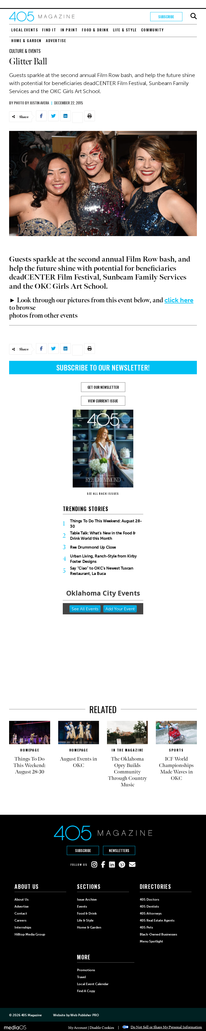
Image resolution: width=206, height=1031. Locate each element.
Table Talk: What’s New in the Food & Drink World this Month (102, 536)
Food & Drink (95, 29)
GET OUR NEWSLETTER (103, 387)
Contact (20, 913)
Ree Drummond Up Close (93, 547)
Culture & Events (25, 51)
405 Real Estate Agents (157, 920)
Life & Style (125, 29)
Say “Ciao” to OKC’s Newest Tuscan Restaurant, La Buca (101, 571)
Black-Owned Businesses (158, 934)
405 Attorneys (150, 913)
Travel (81, 977)
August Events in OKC (78, 762)
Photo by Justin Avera (31, 102)
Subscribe (166, 16)
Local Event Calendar (93, 984)
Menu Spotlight (151, 941)
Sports (176, 750)
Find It (49, 29)
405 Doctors (149, 899)
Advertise (56, 40)
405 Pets (146, 927)
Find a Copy (86, 991)
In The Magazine (127, 750)
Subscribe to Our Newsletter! (103, 367)
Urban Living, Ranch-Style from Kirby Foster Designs (103, 559)
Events (82, 906)
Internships (22, 927)
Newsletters (119, 850)
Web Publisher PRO (84, 1015)
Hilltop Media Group (29, 934)
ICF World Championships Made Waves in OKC (176, 768)
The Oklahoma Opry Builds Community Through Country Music (127, 772)
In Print (69, 29)
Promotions (86, 970)
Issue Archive (87, 899)
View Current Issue (103, 400)
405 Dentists (149, 906)
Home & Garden (26, 40)
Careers (20, 920)
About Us (21, 899)
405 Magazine (31, 1015)
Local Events (24, 29)
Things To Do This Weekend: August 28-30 (106, 524)
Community (152, 29)
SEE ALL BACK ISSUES (103, 493)
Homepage (29, 750)
